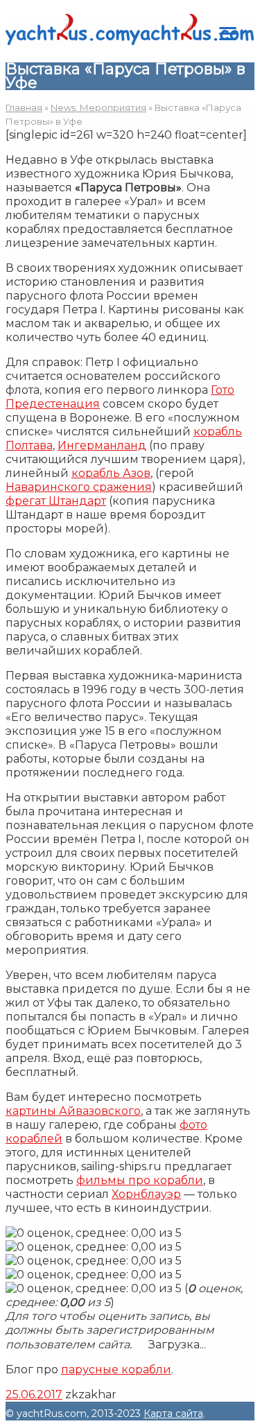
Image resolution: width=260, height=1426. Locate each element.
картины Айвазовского (73, 1111)
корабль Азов (110, 473)
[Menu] (228, 33)
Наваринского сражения (79, 487)
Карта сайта (173, 1413)
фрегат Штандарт (56, 500)
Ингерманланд (102, 445)
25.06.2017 (34, 1394)
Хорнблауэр (146, 1194)
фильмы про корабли (139, 1180)
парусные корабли (116, 1369)
